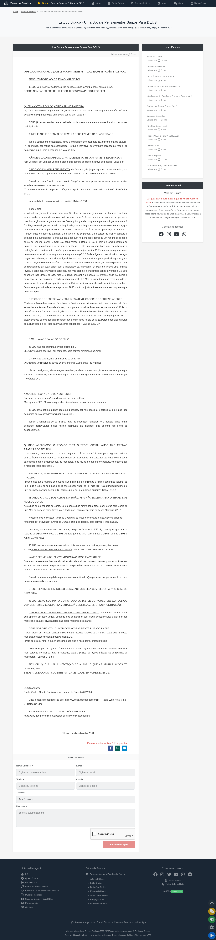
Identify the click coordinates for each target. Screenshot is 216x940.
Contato (29, 907)
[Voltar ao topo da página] (212, 903)
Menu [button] (164, 3)
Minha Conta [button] (200, 3)
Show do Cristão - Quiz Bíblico (39, 899)
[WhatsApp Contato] (183, 874)
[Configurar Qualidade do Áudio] (212, 927)
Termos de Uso (174, 881)
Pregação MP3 (97, 899)
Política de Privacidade (174, 884)
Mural (180, 3)
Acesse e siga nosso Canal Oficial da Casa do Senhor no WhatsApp (110, 922)
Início (15, 11)
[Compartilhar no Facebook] (110, 748)
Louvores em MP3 (98, 903)
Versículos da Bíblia (99, 895)
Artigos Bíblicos (97, 879)
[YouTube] (176, 874)
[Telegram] (189, 874)
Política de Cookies (142, 931)
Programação (31, 903)
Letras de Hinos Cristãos (36, 886)
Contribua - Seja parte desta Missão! (42, 890)
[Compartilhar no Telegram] (124, 748)
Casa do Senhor (20, 3)
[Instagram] (162, 874)
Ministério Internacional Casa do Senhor (82, 931)
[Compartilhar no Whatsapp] (117, 748)
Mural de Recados (33, 895)
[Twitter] (169, 874)
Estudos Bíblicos (142, 3)
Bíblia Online (117, 3)
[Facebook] (155, 874)
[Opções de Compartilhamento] (212, 919)
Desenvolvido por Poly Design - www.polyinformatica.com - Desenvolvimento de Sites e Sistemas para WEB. (108, 935)
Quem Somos (31, 878)
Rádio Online (31, 882)
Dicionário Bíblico (98, 887)
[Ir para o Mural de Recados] (212, 911)
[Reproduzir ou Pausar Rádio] (212, 935)
